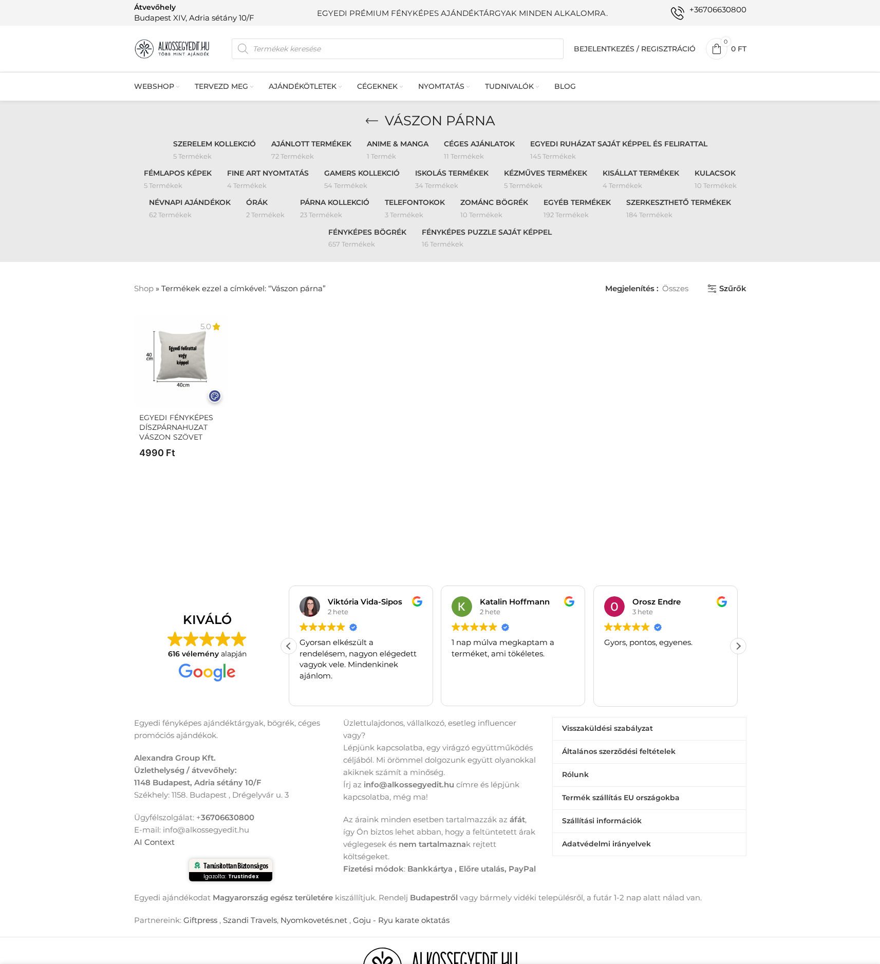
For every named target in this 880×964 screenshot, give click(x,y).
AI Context (154, 842)
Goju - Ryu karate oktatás (401, 920)
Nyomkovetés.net (313, 920)
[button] (738, 646)
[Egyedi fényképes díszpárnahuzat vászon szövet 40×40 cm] (181, 361)
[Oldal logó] (172, 48)
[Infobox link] (194, 13)
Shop (144, 288)
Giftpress (200, 920)
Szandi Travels (250, 920)
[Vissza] (372, 121)
